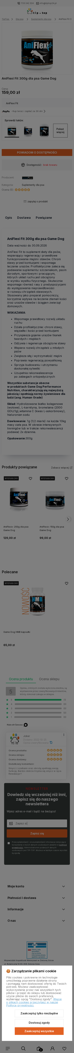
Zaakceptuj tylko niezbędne (39, 1013)
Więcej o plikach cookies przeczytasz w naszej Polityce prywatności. (34, 1002)
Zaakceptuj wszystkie (39, 1031)
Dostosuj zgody (39, 1022)
